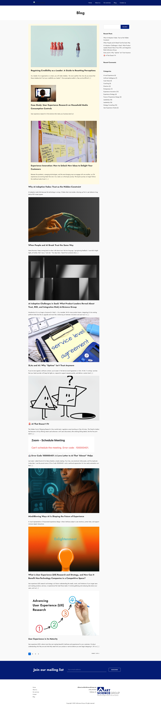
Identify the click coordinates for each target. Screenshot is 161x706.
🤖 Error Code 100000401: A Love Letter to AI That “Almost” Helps (60, 455)
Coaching (106, 83)
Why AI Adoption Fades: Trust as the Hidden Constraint (54, 186)
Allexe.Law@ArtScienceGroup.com (87, 687)
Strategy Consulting (108, 105)
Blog (115, 3)
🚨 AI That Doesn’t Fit (38, 423)
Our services (107, 3)
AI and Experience (108, 75)
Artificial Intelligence (109, 78)
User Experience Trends (109, 108)
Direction (106, 86)
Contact (34, 694)
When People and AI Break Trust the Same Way (50, 245)
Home (90, 3)
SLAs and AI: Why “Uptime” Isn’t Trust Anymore (51, 365)
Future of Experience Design (111, 97)
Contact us (123, 3)
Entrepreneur (107, 89)
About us (97, 3)
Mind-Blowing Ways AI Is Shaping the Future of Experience (56, 516)
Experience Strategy (109, 94)
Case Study (106, 81)
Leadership (106, 100)
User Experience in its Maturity (43, 638)
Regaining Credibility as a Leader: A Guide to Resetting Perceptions (63, 70)
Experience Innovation (109, 92)
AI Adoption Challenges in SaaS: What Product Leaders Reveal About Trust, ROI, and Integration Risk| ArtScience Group (117, 47)
